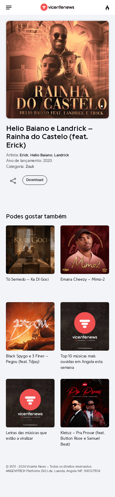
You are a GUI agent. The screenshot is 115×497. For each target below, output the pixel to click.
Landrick (61, 155)
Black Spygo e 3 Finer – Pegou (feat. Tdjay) (27, 359)
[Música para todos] (58, 7)
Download (34, 180)
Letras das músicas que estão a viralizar (26, 436)
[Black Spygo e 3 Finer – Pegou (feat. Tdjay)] (30, 326)
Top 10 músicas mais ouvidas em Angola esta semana (81, 362)
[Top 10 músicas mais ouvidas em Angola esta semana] (84, 326)
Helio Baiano (41, 155)
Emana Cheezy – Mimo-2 (82, 279)
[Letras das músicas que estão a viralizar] (30, 403)
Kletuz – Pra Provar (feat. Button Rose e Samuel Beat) (82, 438)
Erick (24, 155)
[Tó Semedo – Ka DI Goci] (30, 249)
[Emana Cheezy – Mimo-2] (84, 249)
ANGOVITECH (15, 471)
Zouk (30, 167)
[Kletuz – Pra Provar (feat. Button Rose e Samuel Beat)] (84, 403)
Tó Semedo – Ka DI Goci (27, 279)
